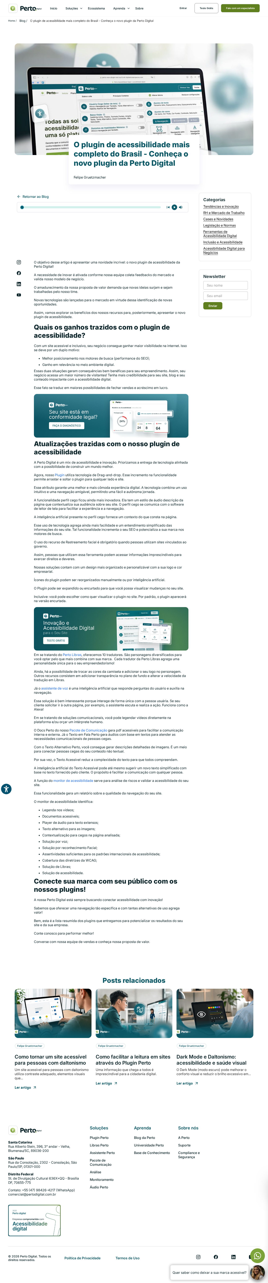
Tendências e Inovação (221, 206)
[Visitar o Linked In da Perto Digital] (233, 1257)
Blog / (23, 20)
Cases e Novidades (218, 219)
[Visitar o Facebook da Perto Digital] (216, 1257)
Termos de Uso (128, 1258)
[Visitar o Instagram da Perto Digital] (198, 1257)
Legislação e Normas (219, 225)
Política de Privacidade (82, 1258)
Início (53, 8)
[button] (72, 8)
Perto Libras (72, 655)
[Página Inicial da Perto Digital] (25, 1130)
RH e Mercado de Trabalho (224, 213)
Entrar (183, 8)
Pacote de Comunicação (88, 730)
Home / (12, 20)
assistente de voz (54, 688)
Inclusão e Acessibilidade (222, 242)
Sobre (139, 8)
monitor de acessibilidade (73, 780)
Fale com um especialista (240, 8)
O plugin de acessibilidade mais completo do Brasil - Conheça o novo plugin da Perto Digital (91, 20)
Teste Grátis (206, 8)
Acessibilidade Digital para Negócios (224, 250)
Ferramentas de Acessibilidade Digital (220, 233)
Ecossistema (96, 8)
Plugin (59, 475)
